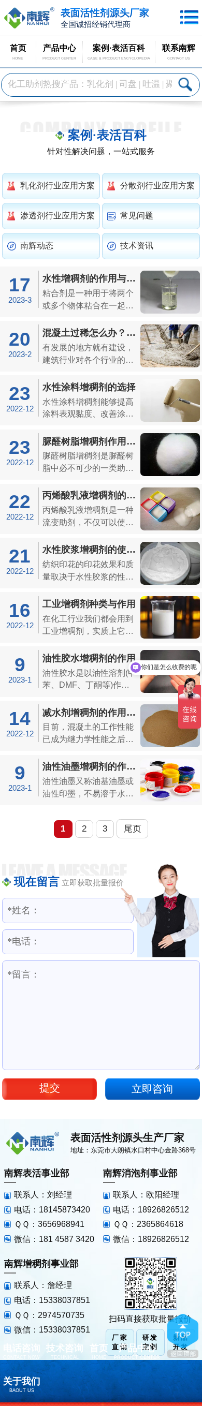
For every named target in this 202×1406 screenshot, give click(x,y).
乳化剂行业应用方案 (57, 185)
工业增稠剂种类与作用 (89, 603)
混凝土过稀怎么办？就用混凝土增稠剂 (89, 332)
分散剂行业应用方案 (157, 185)
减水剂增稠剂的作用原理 (89, 712)
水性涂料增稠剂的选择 (89, 386)
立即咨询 (152, 1088)
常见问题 (136, 215)
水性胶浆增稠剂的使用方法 (89, 549)
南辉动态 (36, 245)
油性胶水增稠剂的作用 (89, 658)
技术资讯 (136, 245)
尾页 (132, 829)
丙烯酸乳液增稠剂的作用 (89, 495)
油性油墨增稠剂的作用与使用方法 (89, 766)
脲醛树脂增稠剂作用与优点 (89, 441)
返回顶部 (183, 1336)
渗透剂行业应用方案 (57, 215)
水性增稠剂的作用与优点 (89, 278)
